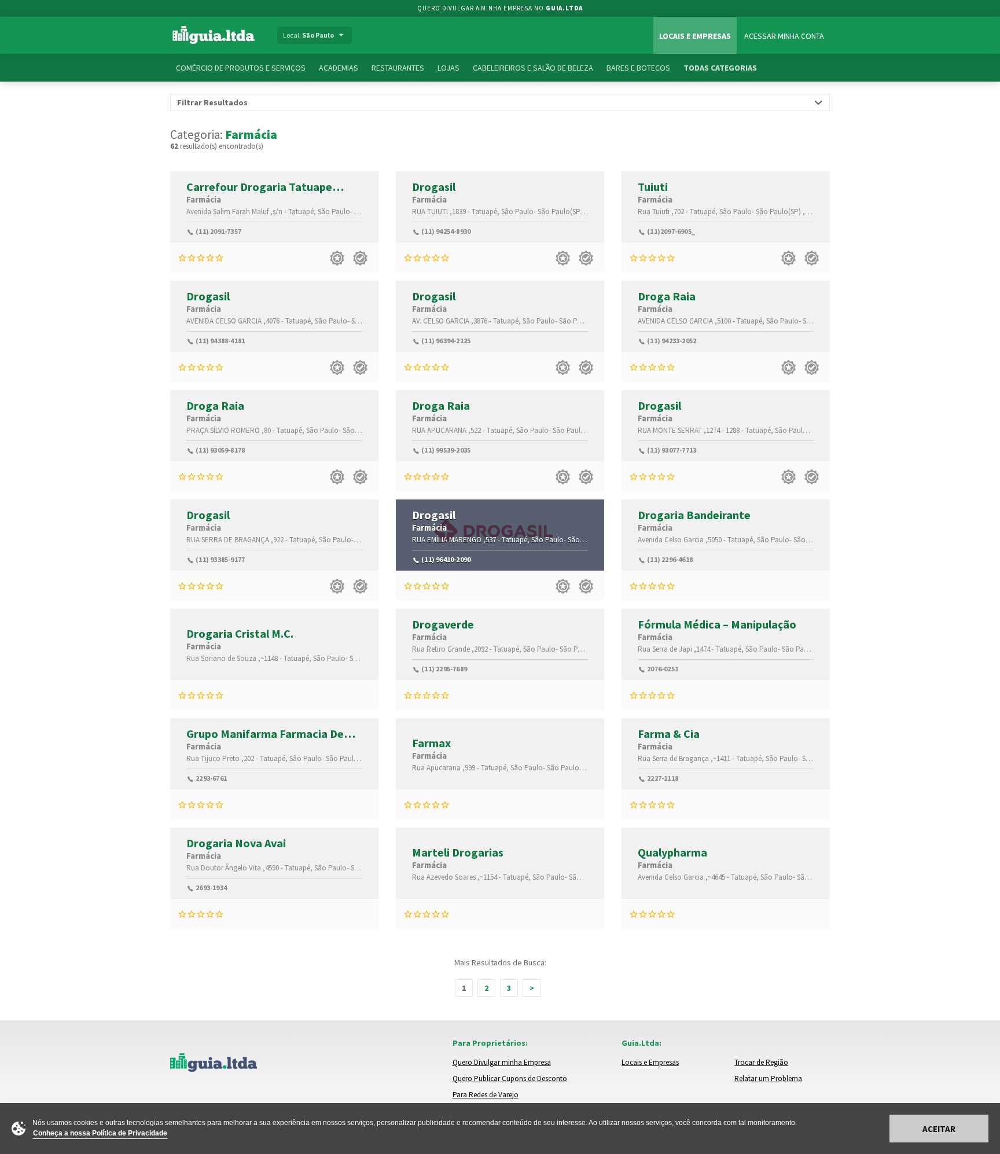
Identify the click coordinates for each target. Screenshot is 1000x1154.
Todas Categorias (720, 68)
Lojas (448, 68)
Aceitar (938, 1128)
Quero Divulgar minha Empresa (502, 1062)
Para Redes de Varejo (486, 1095)
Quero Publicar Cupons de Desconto (510, 1078)
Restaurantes (398, 68)
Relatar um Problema (768, 1078)
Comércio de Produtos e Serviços (241, 68)
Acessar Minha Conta (784, 36)
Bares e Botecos (638, 68)
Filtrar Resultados (212, 102)
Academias (338, 68)
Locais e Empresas (695, 36)
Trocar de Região (761, 1062)
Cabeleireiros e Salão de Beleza (533, 68)
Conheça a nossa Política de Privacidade (100, 1133)
